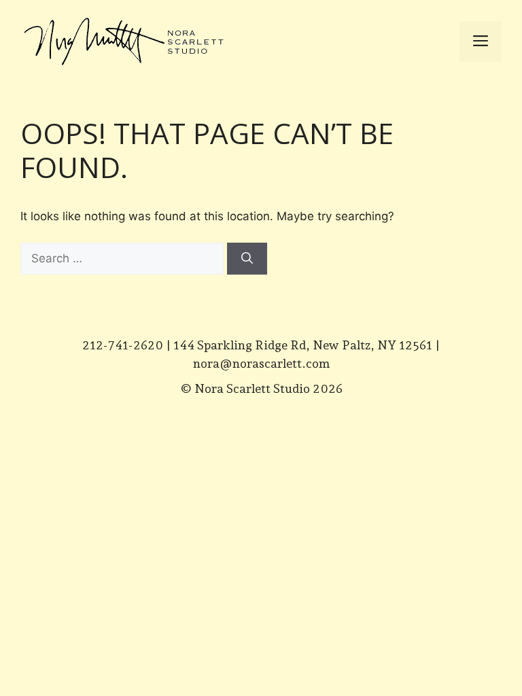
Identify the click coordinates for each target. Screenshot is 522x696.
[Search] (247, 259)
